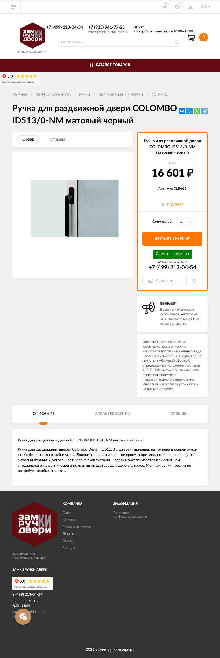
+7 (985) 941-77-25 (106, 27)
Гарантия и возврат (77, 527)
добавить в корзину (172, 238)
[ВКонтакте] (182, 111)
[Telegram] (204, 111)
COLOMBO (160, 94)
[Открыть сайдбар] (14, 6)
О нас (67, 513)
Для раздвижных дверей (120, 94)
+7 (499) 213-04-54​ (64, 27)
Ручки (84, 94)
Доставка (70, 534)
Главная (19, 94)
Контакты (70, 520)
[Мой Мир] (189, 111)
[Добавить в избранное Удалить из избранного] (194, 281)
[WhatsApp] (197, 111)
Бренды (69, 548)
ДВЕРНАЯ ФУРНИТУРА (53, 94)
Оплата (68, 541)
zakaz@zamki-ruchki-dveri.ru (108, 32)
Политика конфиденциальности (130, 514)
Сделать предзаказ (172, 254)
